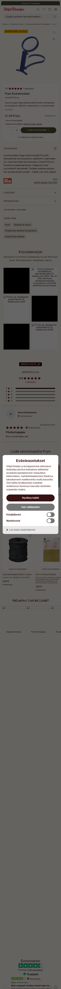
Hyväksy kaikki (30, 497)
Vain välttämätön (30, 507)
